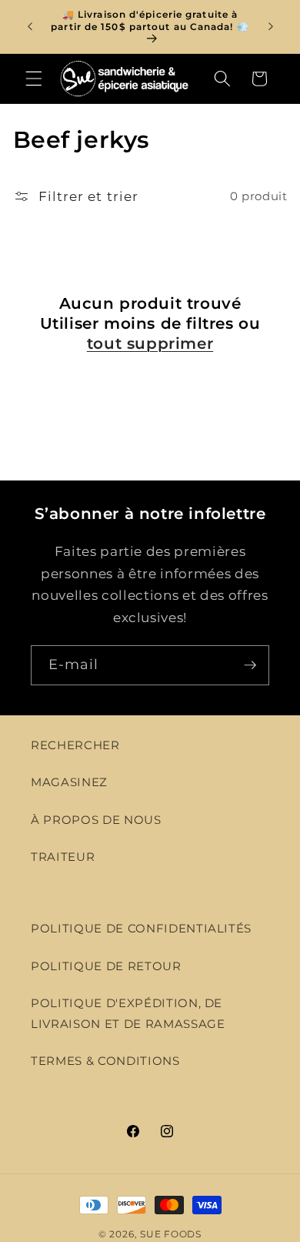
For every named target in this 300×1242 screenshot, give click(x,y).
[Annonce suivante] (271, 26)
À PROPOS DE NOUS (96, 819)
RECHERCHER (75, 745)
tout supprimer (150, 343)
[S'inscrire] (250, 665)
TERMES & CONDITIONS (105, 1060)
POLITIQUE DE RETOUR (106, 966)
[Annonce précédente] (30, 26)
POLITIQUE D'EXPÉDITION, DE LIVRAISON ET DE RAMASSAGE (128, 1013)
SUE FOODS (171, 1234)
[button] (33, 78)
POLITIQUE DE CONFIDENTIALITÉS (141, 928)
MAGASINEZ (69, 782)
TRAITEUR (63, 856)
